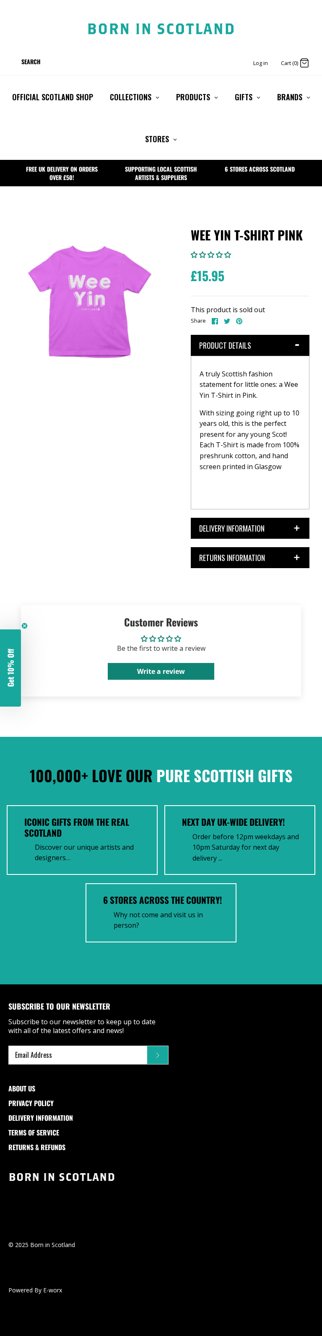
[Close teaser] (24, 626)
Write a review (161, 671)
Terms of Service (33, 1132)
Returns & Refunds (36, 1147)
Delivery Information (40, 1118)
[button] (211, 254)
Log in (260, 63)
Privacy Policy (31, 1103)
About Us (21, 1088)
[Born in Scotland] (161, 29)
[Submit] (157, 1055)
